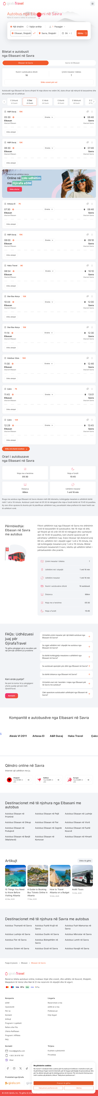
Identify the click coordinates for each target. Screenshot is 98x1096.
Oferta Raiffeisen (12, 1031)
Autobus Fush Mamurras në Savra (78, 927)
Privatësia (52, 1055)
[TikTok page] (26, 1068)
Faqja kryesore (11, 963)
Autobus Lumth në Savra (77, 940)
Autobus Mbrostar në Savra (78, 934)
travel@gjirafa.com (17, 1051)
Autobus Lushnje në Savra (17, 934)
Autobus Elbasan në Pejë (47, 813)
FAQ (7, 1039)
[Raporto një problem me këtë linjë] (88, 112)
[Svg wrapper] (12, 1083)
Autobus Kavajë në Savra (77, 948)
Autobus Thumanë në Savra (18, 925)
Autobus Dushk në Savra (47, 934)
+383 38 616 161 (16, 1055)
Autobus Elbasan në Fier (46, 822)
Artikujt (8, 1019)
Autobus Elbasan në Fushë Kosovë (77, 829)
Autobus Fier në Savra (15, 940)
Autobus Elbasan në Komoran (44, 838)
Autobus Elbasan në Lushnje (78, 813)
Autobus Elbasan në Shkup (18, 822)
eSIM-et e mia (53, 1007)
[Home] (13, 3)
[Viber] (6, 1060)
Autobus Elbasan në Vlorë (77, 822)
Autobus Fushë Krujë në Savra (46, 927)
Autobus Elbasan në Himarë (78, 836)
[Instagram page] (14, 1068)
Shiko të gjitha (85, 861)
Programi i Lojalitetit (13, 1023)
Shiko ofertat (14, 189)
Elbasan (24, 963)
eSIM (7, 1003)
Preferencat (53, 1011)
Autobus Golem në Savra (17, 948)
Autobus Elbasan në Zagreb (48, 828)
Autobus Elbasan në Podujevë (14, 829)
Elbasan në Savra (25, 63)
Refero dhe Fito (11, 1027)
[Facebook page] (7, 1068)
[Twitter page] (20, 1068)
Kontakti (11, 696)
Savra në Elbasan (72, 63)
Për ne (7, 1011)
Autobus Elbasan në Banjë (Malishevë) (17, 838)
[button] (66, 636)
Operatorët (9, 1007)
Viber (11, 1060)
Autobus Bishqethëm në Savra (46, 941)
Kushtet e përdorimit (56, 1051)
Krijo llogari (52, 1015)
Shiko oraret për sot (49, 82)
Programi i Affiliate (12, 1035)
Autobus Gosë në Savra (46, 948)
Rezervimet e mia (55, 1003)
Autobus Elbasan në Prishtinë (14, 815)
